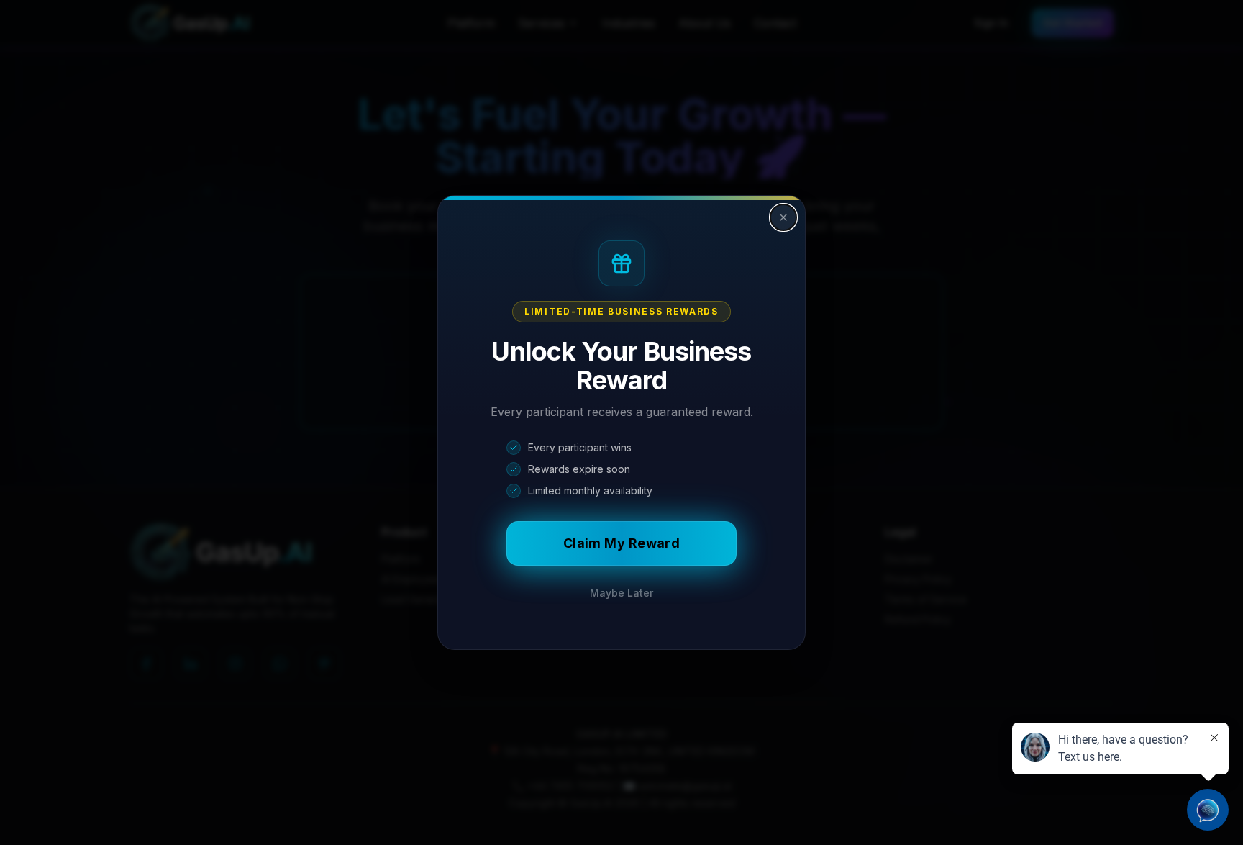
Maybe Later (621, 593)
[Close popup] (783, 217)
